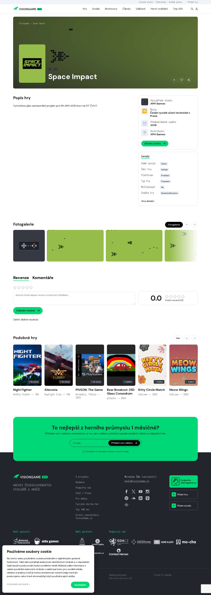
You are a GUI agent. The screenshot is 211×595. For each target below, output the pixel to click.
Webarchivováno (118, 574)
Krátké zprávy (175, 2)
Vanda (168, 574)
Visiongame (24, 23)
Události (140, 8)
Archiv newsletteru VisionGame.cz (87, 517)
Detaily (145, 156)
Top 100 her (83, 509)
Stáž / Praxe (83, 493)
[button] (187, 225)
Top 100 (178, 8)
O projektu (82, 476)
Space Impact (39, 23)
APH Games (157, 103)
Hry (85, 8)
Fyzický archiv (146, 2)
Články (127, 8)
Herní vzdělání (159, 8)
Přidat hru (193, 2)
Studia (96, 8)
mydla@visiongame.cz (137, 481)
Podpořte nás (83, 487)
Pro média (81, 498)
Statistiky (161, 2)
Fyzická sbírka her (87, 504)
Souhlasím (80, 584)
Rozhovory (111, 8)
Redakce (80, 482)
